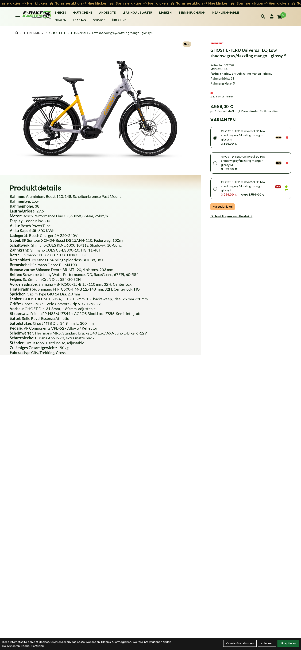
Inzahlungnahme (225, 12)
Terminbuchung (192, 12)
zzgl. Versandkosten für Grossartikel (256, 111)
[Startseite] (16, 32)
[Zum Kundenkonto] (271, 16)
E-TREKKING (33, 33)
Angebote (107, 12)
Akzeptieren (288, 643)
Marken (165, 12)
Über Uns (119, 20)
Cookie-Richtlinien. (32, 646)
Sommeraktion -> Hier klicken (81, 3)
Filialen (60, 20)
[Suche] (263, 16)
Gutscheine (82, 12)
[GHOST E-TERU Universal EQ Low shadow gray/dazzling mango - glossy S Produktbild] (100, 109)
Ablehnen (267, 643)
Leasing (79, 20)
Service (99, 20)
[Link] (17, 16)
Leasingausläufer (137, 12)
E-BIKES (60, 12)
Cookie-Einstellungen (240, 643)
